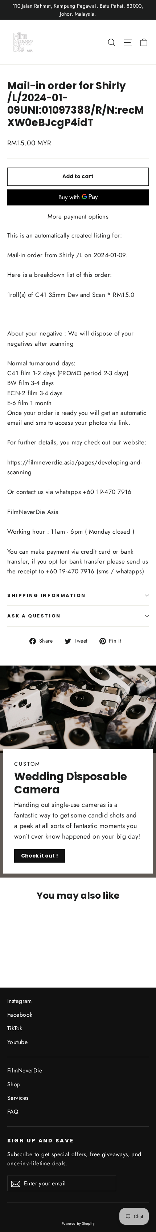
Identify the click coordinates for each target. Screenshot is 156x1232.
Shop (14, 1084)
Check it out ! (39, 855)
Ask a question (34, 616)
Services (17, 1098)
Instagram (19, 1001)
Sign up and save (40, 1140)
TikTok (14, 1028)
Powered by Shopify (78, 1223)
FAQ (12, 1111)
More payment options (78, 216)
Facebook (19, 1015)
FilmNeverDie (24, 1070)
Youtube (17, 1042)
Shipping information (46, 595)
